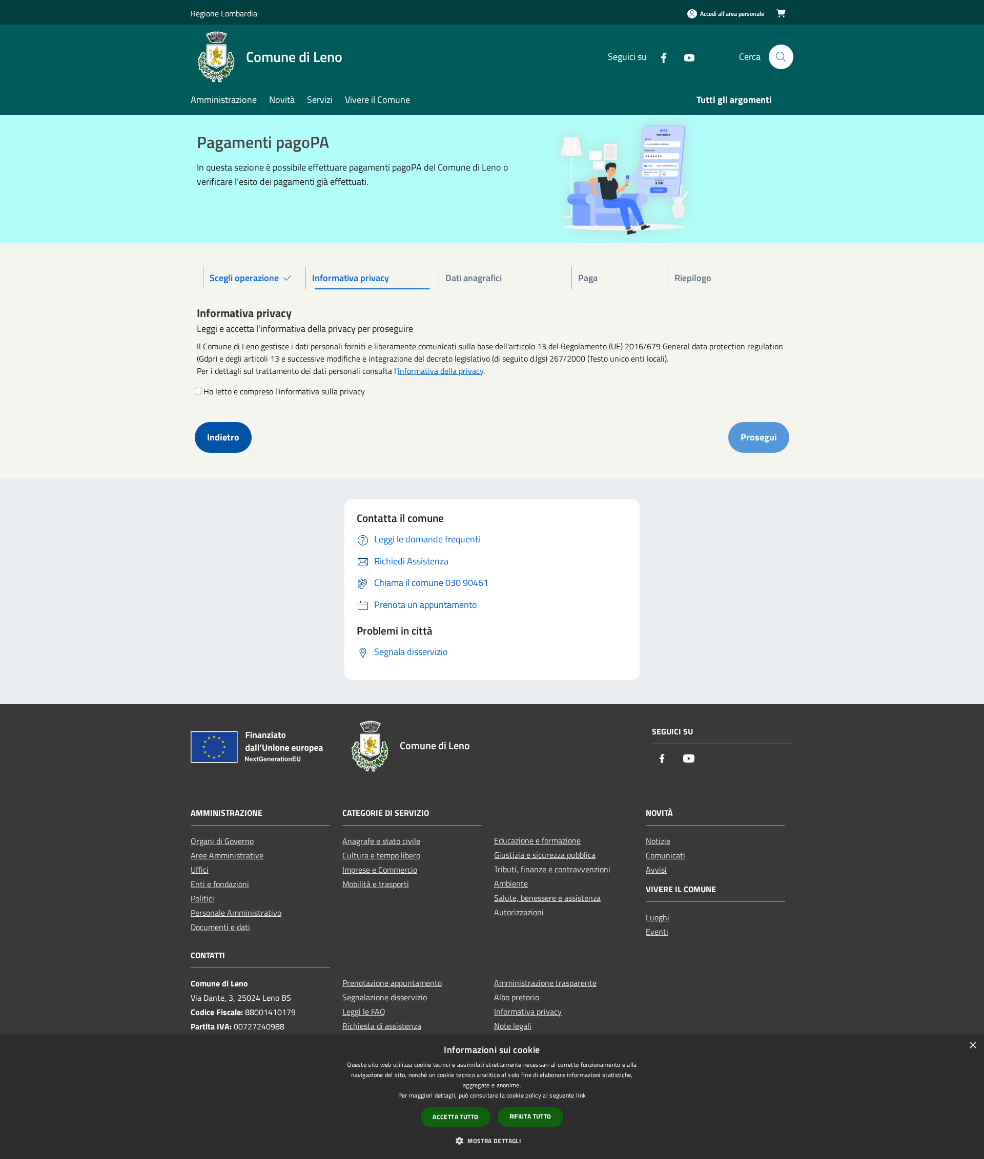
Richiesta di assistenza (381, 1026)
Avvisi (656, 869)
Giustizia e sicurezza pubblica (545, 855)
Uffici (200, 869)
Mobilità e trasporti (375, 884)
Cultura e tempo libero (381, 855)
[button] (492, 1140)
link (581, 1095)
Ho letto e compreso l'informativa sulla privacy (284, 391)
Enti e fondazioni (220, 884)
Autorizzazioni (519, 912)
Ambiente (511, 883)
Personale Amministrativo (236, 913)
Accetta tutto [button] (455, 1117)
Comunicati (665, 855)
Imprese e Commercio (379, 869)
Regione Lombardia (224, 13)
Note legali (512, 1026)
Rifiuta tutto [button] (530, 1116)
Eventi (657, 931)
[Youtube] (685, 57)
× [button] (972, 1045)
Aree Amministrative (227, 855)
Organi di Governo (222, 841)
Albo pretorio (516, 997)
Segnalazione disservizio (384, 997)
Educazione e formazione (537, 840)
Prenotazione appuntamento (392, 983)
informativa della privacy (440, 371)
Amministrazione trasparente (545, 983)
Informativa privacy (528, 1011)
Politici (202, 898)
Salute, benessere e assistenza (547, 898)
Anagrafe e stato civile (381, 841)
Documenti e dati (220, 927)
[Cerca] (781, 57)
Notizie (658, 841)
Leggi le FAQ (363, 1011)
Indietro (223, 437)
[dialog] (492, 1097)
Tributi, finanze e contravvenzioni (552, 869)
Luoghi (657, 917)
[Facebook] (659, 57)
